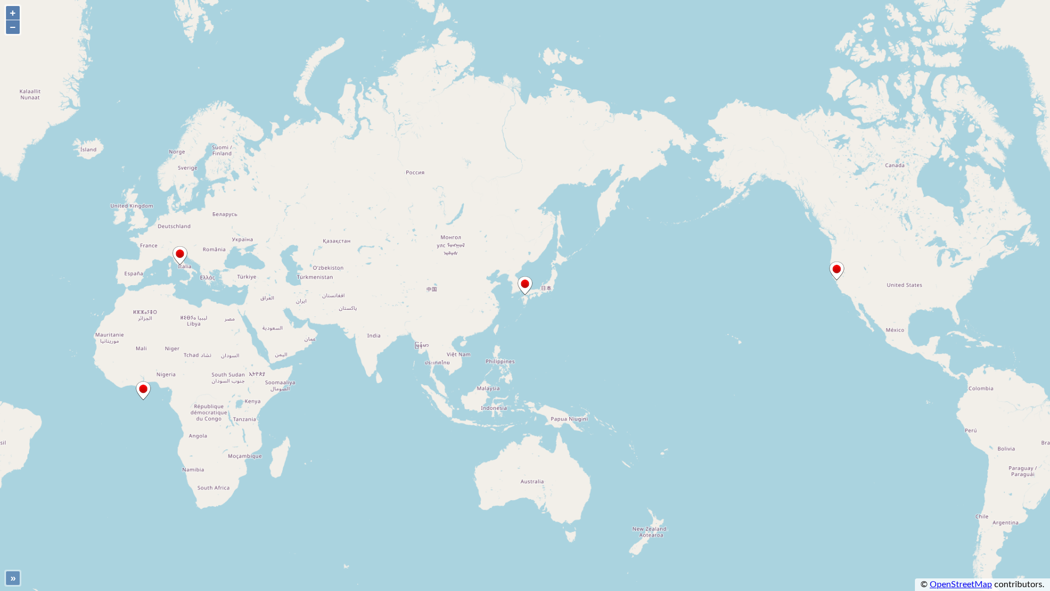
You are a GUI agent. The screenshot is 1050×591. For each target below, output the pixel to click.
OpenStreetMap (961, 584)
